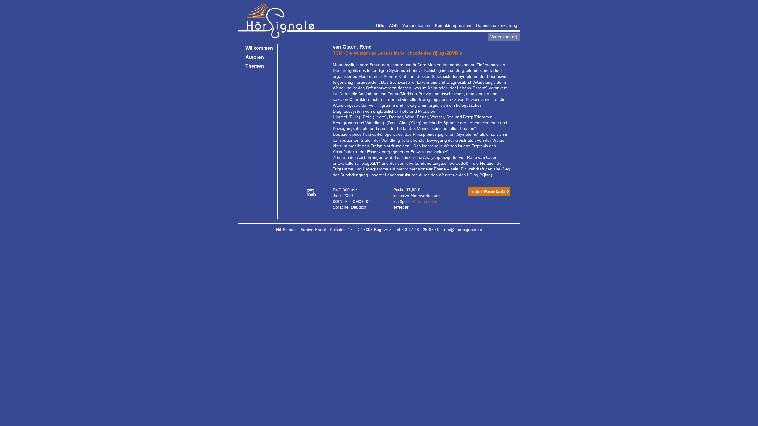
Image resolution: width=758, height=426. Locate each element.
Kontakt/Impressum (453, 25)
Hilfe (380, 25)
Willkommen (259, 48)
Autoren (254, 57)
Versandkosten (416, 25)
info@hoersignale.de (462, 229)
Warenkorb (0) (503, 36)
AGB (393, 25)
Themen (254, 66)
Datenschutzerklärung (496, 25)
